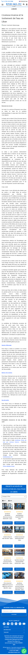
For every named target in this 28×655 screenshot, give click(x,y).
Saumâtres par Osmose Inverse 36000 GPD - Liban (7, 561)
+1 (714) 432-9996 (13, 650)
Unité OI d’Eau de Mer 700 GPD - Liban (7, 537)
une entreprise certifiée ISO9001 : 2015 (14, 643)
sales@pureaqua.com (14, 652)
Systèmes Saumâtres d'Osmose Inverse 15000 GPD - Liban (7, 516)
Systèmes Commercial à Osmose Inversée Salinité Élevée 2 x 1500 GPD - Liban (19, 586)
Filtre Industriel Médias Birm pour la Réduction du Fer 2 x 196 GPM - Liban (7, 585)
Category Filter (14, 497)
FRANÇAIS (24, 1)
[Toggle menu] (2, 4)
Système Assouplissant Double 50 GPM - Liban (19, 516)
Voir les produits (7, 523)
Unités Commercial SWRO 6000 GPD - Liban (19, 538)
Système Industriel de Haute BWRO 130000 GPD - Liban (19, 561)
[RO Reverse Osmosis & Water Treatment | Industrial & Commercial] (14, 1)
